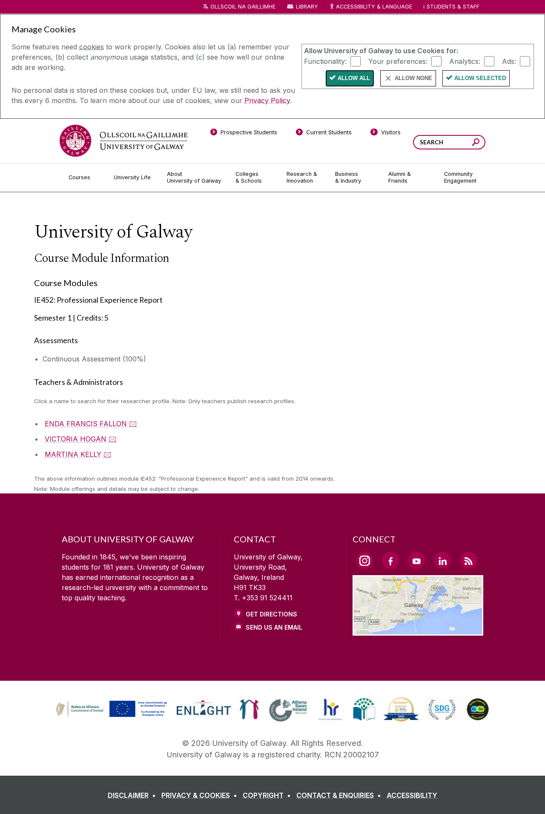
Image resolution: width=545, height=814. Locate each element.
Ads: (509, 61)
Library (307, 6)
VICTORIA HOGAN (75, 439)
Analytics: (464, 61)
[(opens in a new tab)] (112, 715)
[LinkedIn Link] (442, 560)
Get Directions (271, 614)
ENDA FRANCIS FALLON (86, 423)
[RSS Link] (468, 560)
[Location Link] (418, 630)
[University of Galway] (123, 141)
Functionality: (325, 61)
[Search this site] (475, 143)
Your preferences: (397, 61)
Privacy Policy (267, 100)
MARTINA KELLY (73, 454)
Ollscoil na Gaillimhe (242, 6)
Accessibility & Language (374, 6)
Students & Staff (453, 6)
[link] (110, 709)
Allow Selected (480, 78)
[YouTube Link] (416, 560)
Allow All (354, 78)
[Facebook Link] (390, 560)
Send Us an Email (274, 627)
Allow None (413, 78)
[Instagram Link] (364, 560)
